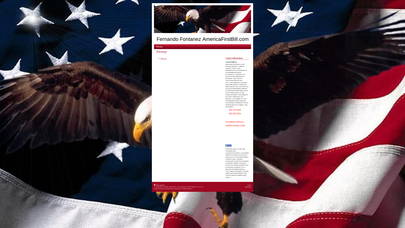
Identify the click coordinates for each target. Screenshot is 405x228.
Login (249, 185)
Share (229, 145)
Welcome (163, 58)
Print (157, 185)
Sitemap (162, 185)
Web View (248, 187)
